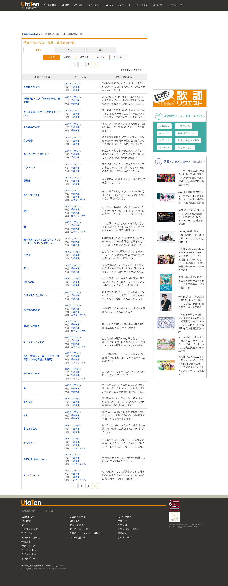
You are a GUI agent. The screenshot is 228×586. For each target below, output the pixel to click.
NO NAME (29, 282)
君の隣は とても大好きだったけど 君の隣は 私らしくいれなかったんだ (123, 310)
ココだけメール (77, 516)
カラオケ (142, 5)
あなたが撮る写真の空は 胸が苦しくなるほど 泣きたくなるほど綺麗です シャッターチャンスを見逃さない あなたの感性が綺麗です (123, 342)
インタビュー (28, 558)
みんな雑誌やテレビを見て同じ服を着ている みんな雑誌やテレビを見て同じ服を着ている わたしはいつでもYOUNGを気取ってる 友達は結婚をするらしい (123, 269)
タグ (111, 5)
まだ (26, 415)
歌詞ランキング (29, 529)
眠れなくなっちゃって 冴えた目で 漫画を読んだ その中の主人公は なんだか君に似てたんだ (123, 429)
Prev (81, 64)
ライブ (159, 5)
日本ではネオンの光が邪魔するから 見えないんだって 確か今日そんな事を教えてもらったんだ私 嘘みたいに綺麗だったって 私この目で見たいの (123, 242)
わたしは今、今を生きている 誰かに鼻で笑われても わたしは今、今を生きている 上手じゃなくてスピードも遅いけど (123, 282)
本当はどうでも (32, 86)
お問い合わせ (124, 516)
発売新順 (68, 57)
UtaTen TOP (27, 516)
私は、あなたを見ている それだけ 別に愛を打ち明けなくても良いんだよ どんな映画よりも (123, 127)
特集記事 (26, 541)
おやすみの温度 (32, 310)
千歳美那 (75, 87)
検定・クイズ (28, 545)
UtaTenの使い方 (77, 537)
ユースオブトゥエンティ (36, 154)
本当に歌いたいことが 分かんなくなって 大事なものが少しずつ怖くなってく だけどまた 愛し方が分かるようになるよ (123, 167)
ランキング (95, 5)
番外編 (27, 180)
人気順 (51, 57)
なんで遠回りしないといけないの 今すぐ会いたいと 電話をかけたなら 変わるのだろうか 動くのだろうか (123, 195)
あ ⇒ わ (101, 57)
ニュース (125, 5)
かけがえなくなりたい (35, 295)
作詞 (38, 50)
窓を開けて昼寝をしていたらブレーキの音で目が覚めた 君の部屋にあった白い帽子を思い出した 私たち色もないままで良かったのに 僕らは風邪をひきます (123, 141)
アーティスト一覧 (78, 529)
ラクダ (27, 255)
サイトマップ (124, 537)
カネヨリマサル (73, 83)
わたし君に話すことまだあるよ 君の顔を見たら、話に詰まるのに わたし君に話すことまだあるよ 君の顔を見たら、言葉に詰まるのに (123, 388)
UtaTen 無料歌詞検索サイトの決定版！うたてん (42, 565)
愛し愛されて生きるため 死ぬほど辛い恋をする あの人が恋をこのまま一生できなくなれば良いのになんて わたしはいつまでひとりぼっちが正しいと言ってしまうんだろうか (123, 114)
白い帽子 (28, 140)
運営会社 (122, 520)
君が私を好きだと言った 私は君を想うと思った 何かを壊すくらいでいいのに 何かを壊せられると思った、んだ (123, 402)
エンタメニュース (30, 537)
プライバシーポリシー (129, 529)
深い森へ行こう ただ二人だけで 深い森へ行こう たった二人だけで (123, 374)
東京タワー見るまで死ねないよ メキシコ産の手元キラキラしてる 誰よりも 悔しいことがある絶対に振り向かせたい (123, 154)
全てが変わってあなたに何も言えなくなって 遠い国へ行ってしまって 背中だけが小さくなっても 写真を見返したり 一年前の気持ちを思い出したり (123, 227)
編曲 (101, 50)
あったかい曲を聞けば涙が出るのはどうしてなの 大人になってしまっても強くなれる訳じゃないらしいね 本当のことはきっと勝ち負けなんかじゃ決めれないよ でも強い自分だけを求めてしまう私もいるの (123, 211)
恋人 (26, 268)
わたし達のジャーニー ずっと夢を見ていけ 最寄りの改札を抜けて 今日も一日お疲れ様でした (123, 358)
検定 (79, 5)
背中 (26, 211)
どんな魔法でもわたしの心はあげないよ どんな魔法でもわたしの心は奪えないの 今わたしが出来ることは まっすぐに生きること (123, 100)
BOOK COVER (31, 373)
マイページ (27, 525)
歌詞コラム (27, 533)
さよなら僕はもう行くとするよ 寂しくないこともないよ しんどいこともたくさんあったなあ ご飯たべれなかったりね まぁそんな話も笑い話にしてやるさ (123, 296)
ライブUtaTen (28, 554)
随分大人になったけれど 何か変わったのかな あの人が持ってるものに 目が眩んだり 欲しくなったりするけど (123, 415)
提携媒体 (122, 533)
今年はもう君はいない (35, 459)
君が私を (28, 401)
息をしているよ (32, 195)
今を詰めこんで (32, 127)
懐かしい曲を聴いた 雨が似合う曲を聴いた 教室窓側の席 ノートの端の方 (123, 326)
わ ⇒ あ (118, 57)
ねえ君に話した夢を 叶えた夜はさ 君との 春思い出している (123, 181)
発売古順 (84, 57)
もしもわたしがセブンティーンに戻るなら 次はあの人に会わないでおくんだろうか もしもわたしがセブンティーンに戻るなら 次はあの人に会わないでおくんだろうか (123, 444)
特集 (66, 5)
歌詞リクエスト (77, 525)
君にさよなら (30, 428)
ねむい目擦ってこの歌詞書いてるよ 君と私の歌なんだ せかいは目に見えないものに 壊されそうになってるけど (123, 475)
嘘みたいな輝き (32, 326)
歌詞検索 (51, 5)
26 (25, 226)
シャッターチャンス (34, 341)
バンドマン (29, 167)
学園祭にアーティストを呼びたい (86, 533)
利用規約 (122, 525)
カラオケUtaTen (29, 550)
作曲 (70, 50)
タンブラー (29, 443)
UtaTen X (74, 520)
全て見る (198, 116)
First (74, 64)
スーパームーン (32, 475)
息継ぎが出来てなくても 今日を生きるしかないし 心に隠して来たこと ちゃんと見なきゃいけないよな (123, 86)
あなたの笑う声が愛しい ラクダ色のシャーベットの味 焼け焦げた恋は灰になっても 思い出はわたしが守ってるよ (123, 255)
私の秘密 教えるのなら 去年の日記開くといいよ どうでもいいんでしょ (123, 459)
